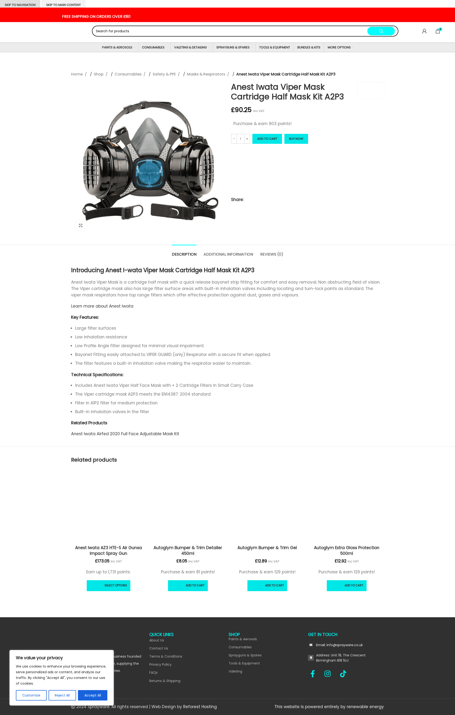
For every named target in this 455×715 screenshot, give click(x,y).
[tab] (184, 252)
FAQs (153, 672)
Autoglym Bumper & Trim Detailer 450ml (188, 550)
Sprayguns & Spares (245, 655)
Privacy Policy (160, 664)
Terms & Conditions (165, 656)
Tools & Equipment (244, 663)
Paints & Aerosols (243, 639)
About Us (156, 640)
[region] (61, 678)
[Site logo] (44, 31)
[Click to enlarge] (80, 225)
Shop (99, 74)
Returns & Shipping (164, 680)
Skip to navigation (20, 5)
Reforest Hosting (200, 707)
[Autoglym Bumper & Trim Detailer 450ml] (187, 505)
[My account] (424, 31)
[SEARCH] (381, 31)
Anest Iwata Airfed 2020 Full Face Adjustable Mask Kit (125, 434)
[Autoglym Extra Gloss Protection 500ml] (346, 505)
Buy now (296, 138)
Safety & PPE (165, 74)
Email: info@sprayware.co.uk (339, 645)
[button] (188, 585)
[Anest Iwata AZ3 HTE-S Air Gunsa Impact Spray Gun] (108, 505)
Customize (31, 695)
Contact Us (158, 648)
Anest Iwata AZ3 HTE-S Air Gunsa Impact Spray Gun (108, 550)
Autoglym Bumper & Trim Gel (267, 548)
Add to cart (267, 138)
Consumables (128, 74)
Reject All (62, 695)
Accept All (92, 695)
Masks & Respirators (206, 74)
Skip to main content (63, 5)
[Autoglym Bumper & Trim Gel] (267, 505)
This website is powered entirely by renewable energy (329, 707)
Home (77, 74)
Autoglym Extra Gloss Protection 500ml (346, 550)
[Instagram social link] (330, 674)
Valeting (235, 671)
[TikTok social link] (343, 674)
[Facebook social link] (315, 674)
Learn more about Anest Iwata (103, 306)
